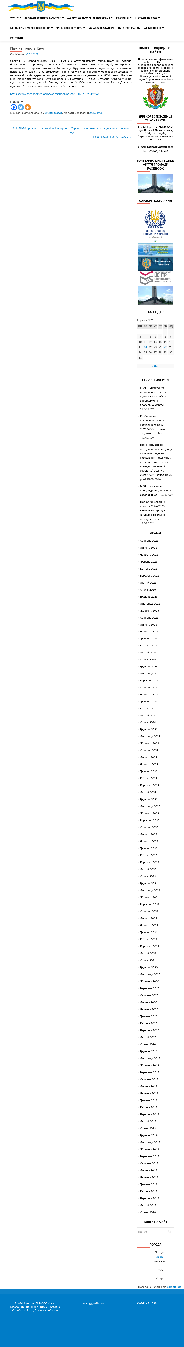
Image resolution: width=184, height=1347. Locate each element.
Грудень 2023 (149, 729)
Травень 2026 (148, 561)
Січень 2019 (148, 1128)
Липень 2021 (148, 918)
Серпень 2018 (149, 1163)
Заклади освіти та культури (42, 17)
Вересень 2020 (149, 988)
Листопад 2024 (150, 673)
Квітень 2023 (148, 778)
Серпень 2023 (149, 750)
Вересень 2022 (149, 820)
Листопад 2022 (150, 806)
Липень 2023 (148, 757)
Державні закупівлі (101, 27)
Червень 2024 (149, 694)
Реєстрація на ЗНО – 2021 (112, 136)
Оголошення (152, 27)
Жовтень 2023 (149, 743)
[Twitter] (21, 107)
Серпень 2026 (149, 540)
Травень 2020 (148, 1016)
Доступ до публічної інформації (88, 17)
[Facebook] (14, 107)
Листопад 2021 (150, 890)
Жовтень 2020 (149, 981)
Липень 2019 (148, 1086)
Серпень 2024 (149, 687)
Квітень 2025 (148, 645)
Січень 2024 (148, 722)
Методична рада (146, 17)
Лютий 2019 (148, 1121)
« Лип (155, 366)
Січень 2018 (148, 1212)
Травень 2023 (148, 771)
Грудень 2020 (149, 967)
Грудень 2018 (149, 1135)
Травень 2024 (148, 701)
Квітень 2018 (148, 1191)
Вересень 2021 (149, 904)
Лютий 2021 (148, 953)
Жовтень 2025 (149, 610)
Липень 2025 (148, 624)
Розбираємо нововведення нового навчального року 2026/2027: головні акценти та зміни (154, 425)
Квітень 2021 (148, 939)
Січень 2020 (148, 1044)
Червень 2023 (149, 764)
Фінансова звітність (69, 27)
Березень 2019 (149, 1114)
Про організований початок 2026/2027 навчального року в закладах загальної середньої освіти (152, 510)
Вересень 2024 (149, 680)
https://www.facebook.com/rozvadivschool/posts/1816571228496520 (55, 94)
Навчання (122, 17)
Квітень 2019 (148, 1107)
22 (165, 347)
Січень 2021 (148, 960)
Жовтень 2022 (149, 813)
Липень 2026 (148, 547)
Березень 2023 (149, 785)
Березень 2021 (149, 946)
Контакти (16, 37)
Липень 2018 (148, 1170)
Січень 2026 (148, 589)
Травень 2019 (148, 1100)
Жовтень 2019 (149, 1065)
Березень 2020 (149, 1030)
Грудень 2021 (149, 883)
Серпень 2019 (149, 1079)
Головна (15, 17)
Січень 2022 (148, 876)
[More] (28, 107)
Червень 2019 (149, 1093)
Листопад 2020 (150, 974)
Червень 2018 (149, 1177)
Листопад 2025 (150, 603)
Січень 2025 (148, 659)
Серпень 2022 (149, 827)
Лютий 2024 (148, 715)
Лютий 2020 (148, 1037)
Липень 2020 (148, 1002)
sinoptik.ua (174, 1286)
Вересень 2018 (149, 1156)
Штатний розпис (129, 27)
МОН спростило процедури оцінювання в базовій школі (156, 490)
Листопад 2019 (150, 1058)
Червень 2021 (149, 925)
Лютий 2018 (148, 1205)
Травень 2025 (148, 638)
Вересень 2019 (149, 1072)
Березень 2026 (149, 575)
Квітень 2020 (148, 1023)
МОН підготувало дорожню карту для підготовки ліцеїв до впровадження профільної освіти (153, 396)
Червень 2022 (149, 841)
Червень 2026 (149, 554)
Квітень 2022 (148, 855)
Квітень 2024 (148, 708)
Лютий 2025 (148, 652)
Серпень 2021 (149, 911)
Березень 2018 (149, 1198)
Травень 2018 (148, 1184)
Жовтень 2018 (149, 1149)
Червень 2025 (149, 631)
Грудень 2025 (149, 596)
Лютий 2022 (148, 869)
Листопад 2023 (150, 736)
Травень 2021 (148, 932)
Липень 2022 (148, 834)
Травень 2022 (148, 848)
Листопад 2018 (150, 1142)
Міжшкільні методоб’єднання (30, 27)
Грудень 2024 (149, 666)
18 (145, 347)
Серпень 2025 (149, 617)
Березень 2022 (149, 862)
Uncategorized (53, 112)
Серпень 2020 (149, 995)
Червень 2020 (149, 1009)
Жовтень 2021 (149, 897)
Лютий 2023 (148, 792)
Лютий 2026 (148, 582)
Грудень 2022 (149, 799)
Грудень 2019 (149, 1051)
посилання (95, 112)
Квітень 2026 (148, 568)
